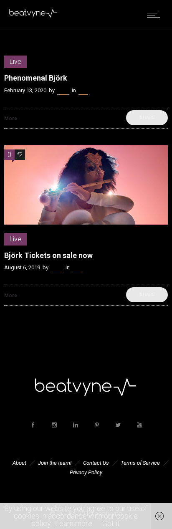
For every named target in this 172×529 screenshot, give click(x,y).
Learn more (73, 523)
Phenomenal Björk (35, 77)
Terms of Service (140, 463)
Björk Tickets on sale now (48, 255)
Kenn (63, 90)
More (11, 118)
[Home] (33, 15)
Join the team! (54, 463)
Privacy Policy (86, 472)
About (19, 463)
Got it (111, 523)
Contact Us (96, 463)
